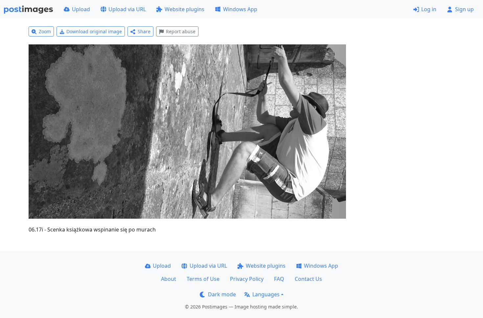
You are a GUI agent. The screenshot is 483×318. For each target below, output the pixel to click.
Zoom (45, 31)
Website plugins (184, 9)
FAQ (279, 278)
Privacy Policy (247, 278)
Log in (428, 9)
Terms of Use (203, 278)
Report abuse (181, 31)
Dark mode (222, 294)
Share (144, 31)
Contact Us (308, 278)
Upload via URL (127, 9)
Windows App (240, 9)
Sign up (464, 9)
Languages (266, 294)
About (168, 278)
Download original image (94, 31)
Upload (81, 9)
